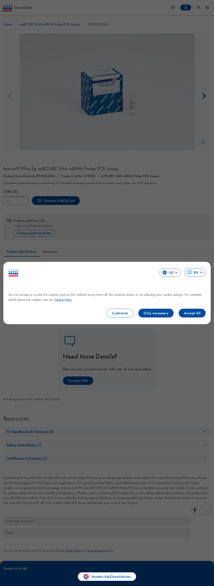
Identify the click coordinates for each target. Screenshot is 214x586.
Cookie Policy (63, 299)
